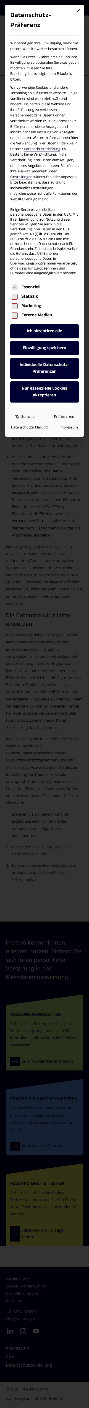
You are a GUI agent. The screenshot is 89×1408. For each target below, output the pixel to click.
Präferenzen (64, 417)
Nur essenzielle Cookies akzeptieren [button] (44, 391)
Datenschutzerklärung (42, 149)
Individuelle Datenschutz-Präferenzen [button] (44, 368)
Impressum (69, 427)
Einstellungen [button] (21, 177)
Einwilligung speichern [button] (44, 348)
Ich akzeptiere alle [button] (44, 331)
